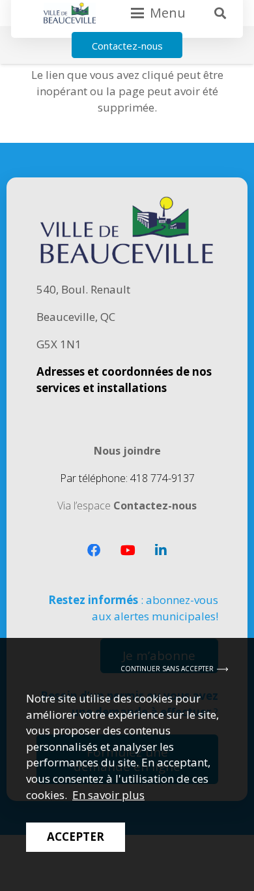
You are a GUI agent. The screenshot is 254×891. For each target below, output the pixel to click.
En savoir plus (108, 794)
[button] (220, 13)
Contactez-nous (155, 505)
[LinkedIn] (161, 550)
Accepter (75, 836)
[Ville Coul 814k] (70, 13)
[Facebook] (93, 550)
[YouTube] (127, 550)
